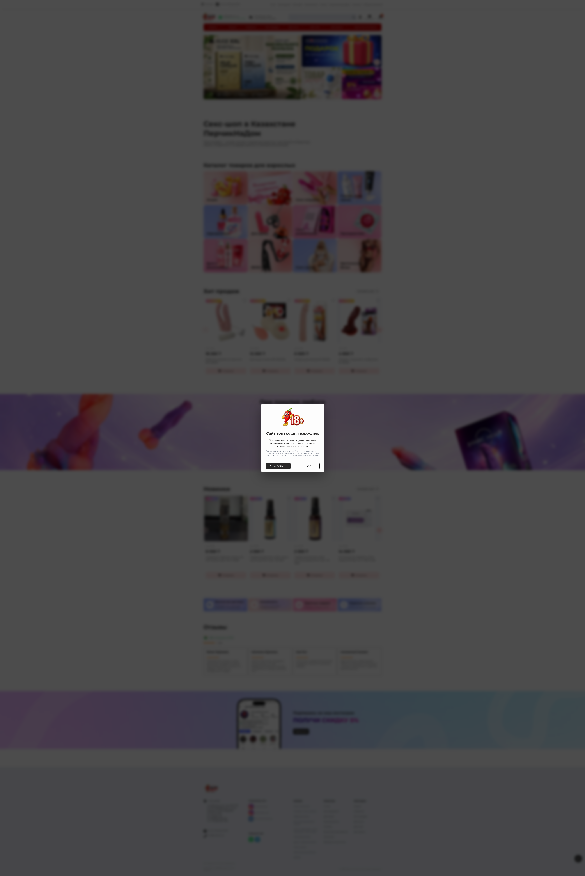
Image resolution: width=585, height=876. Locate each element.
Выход (306, 466)
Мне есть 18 (278, 466)
